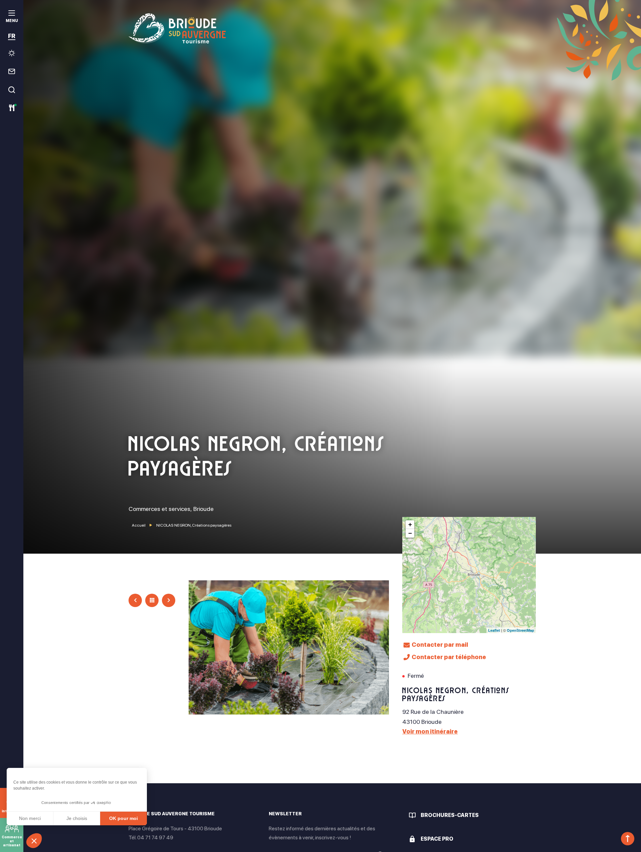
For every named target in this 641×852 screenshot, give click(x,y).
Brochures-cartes (450, 815)
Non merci (30, 818)
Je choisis (76, 818)
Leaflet (494, 630)
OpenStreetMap (520, 630)
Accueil (139, 525)
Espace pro (437, 839)
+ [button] (410, 524)
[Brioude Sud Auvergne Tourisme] (332, 28)
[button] (34, 841)
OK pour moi (123, 818)
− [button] (410, 533)
